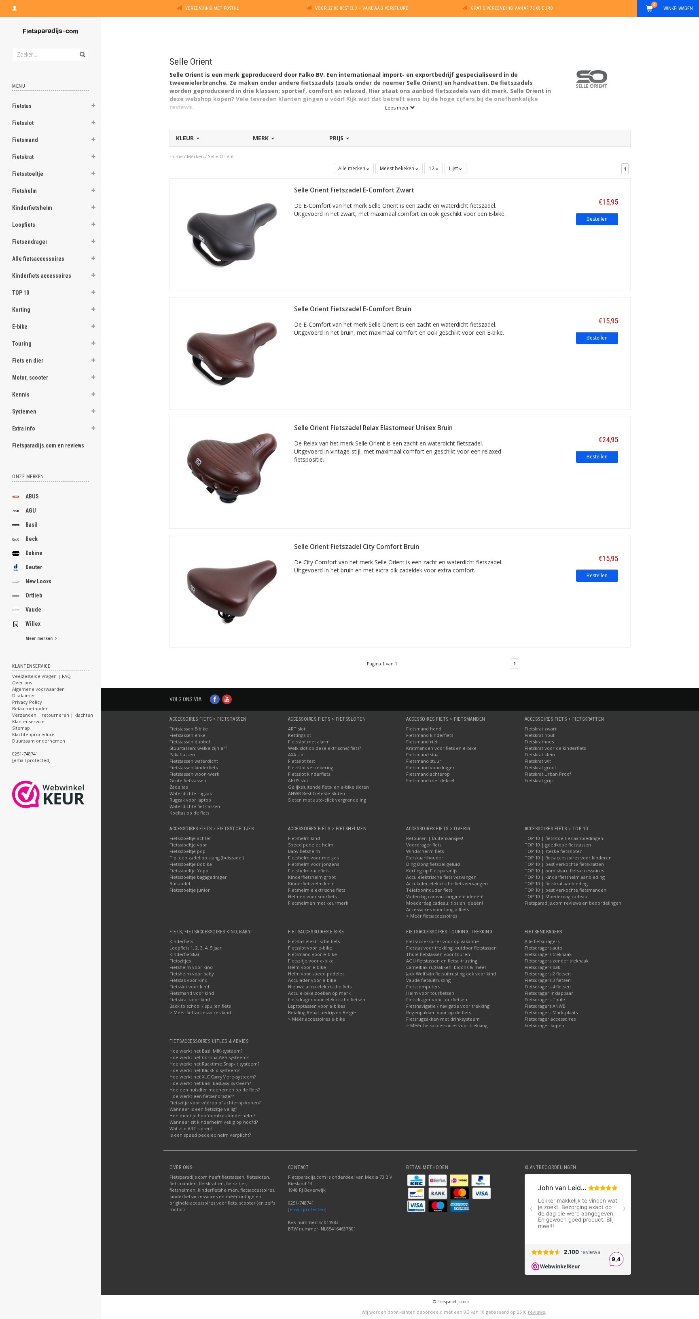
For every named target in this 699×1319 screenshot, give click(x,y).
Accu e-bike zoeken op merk (319, 993)
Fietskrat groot (540, 767)
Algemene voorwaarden (38, 689)
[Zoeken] (82, 50)
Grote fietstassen (187, 780)
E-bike (20, 326)
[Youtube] (227, 699)
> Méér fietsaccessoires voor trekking (446, 1025)
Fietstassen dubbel (189, 742)
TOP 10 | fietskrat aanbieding (556, 883)
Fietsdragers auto (543, 948)
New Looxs (38, 581)
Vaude (33, 609)
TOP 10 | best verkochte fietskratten (564, 864)
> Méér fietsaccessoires (431, 916)
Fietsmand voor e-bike (312, 954)
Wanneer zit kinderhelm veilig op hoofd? (213, 1122)
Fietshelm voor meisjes (313, 858)
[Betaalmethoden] (417, 1180)
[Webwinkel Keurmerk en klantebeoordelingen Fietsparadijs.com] (63, 794)
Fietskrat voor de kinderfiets (555, 748)
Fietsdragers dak (542, 967)
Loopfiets (23, 225)
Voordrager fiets (423, 845)
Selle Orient (221, 156)
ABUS (32, 496)
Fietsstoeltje (27, 174)
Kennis (21, 394)
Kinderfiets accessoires (41, 275)
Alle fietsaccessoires (38, 258)
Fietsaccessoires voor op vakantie (442, 941)
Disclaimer (23, 695)
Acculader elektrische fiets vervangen (447, 883)
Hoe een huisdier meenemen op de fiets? (214, 1090)
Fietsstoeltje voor (188, 845)
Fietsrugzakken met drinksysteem (443, 1019)
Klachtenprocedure (33, 734)
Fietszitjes (180, 961)
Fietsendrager (29, 241)
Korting (21, 309)
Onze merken (28, 476)
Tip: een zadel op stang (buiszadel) (206, 858)
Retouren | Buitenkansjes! (434, 838)
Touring (22, 343)
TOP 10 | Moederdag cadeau (556, 896)
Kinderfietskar (184, 954)
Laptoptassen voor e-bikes (316, 1006)
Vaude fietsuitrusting (428, 980)
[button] (93, 106)
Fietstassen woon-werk (194, 774)
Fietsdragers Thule (545, 999)
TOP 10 (20, 292)
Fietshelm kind (304, 838)
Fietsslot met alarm (309, 742)
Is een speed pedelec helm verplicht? (210, 1135)
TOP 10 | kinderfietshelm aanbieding (565, 877)
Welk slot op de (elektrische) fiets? (324, 748)
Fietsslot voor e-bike (310, 948)
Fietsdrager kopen (544, 1025)
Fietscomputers (423, 986)
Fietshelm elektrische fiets (316, 890)
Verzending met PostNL (212, 8)
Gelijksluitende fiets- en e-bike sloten (328, 787)
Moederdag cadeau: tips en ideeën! (444, 903)
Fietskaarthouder (424, 858)
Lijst (454, 168)
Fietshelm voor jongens (313, 864)
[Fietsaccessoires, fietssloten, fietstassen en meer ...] (50, 30)
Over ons (22, 683)
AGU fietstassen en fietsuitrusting (441, 961)
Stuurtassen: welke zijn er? (198, 748)
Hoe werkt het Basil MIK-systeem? (205, 1051)
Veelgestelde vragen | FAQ (41, 676)
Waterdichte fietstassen (194, 806)
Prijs (337, 138)
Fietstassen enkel (188, 735)
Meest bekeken (397, 168)
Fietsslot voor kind (189, 986)
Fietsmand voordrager (430, 767)
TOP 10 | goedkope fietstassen (558, 845)
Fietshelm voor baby (191, 974)
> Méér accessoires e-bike (316, 1019)
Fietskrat (23, 157)
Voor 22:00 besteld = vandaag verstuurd (362, 8)
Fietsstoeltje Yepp (188, 870)
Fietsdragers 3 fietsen (548, 980)
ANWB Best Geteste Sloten (316, 793)
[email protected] (307, 1209)
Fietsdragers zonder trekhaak (557, 961)
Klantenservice (28, 721)
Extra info (23, 428)
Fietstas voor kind (188, 980)
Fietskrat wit (538, 761)
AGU (30, 510)
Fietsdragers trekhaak (548, 954)
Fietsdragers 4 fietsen (548, 986)
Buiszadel (179, 883)
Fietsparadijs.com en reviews (48, 445)
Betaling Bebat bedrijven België (322, 1012)
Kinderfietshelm (32, 208)
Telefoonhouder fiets (429, 890)
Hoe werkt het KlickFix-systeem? (204, 1070)
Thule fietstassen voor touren (438, 954)
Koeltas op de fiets (189, 813)
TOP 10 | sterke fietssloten (553, 851)
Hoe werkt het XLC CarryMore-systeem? (212, 1077)
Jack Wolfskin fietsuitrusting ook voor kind (451, 974)
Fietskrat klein (540, 754)
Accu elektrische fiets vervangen (441, 877)
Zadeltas (178, 787)
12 (432, 168)
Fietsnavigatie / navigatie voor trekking (447, 1006)
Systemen (24, 411)
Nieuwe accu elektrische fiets (320, 986)
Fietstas (22, 106)
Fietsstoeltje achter (190, 838)
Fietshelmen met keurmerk (318, 903)
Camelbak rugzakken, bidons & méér (446, 967)
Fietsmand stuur (423, 761)
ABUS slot (298, 780)
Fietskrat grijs (539, 780)
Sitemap (21, 728)
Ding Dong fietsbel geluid (433, 864)
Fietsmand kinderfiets (429, 735)
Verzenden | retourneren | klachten (52, 715)
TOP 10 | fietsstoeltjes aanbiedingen (564, 838)
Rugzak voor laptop (190, 800)
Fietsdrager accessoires (550, 1019)
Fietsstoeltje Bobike (190, 864)
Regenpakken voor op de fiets (438, 1012)
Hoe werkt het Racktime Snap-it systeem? (214, 1064)
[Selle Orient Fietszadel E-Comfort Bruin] (232, 353)
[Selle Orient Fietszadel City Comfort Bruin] (232, 590)
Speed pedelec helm (310, 845)
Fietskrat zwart (541, 729)
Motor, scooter (30, 377)
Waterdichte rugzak (190, 793)
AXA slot (296, 754)
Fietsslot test (301, 761)
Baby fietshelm (304, 851)
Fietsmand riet (422, 742)
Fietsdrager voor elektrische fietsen (326, 999)
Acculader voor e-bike (312, 980)
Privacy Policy (27, 702)
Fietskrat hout (540, 735)
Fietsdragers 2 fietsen (548, 974)
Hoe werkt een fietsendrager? (201, 1096)
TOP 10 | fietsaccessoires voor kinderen (568, 858)
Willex (32, 623)
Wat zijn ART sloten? (190, 1128)
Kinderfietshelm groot (312, 877)
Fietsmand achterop (428, 774)
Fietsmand (25, 140)
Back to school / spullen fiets (200, 1006)
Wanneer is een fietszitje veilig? (203, 1109)
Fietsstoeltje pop (187, 851)
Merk (261, 138)
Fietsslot (23, 123)
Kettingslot (299, 735)
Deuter (33, 567)
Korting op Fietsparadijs (431, 870)
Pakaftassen (182, 754)
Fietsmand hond (423, 729)
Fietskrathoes (539, 742)
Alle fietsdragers (542, 941)
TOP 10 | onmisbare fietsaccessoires (564, 870)
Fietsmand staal (423, 754)
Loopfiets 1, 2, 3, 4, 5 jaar (195, 948)
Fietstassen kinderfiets (193, 767)
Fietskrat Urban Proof (548, 774)
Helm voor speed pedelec (316, 974)
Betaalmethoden (30, 708)
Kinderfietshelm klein (311, 883)
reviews (536, 1312)
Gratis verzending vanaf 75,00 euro (512, 8)
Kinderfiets (181, 941)
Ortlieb (33, 595)
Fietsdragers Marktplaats (551, 1012)
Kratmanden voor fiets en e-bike (441, 748)
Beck (31, 539)
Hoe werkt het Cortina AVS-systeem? (208, 1057)
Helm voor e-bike (307, 967)
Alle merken (352, 168)
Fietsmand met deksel (430, 780)
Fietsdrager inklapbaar (549, 993)
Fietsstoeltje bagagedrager (198, 877)
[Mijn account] (14, 7)
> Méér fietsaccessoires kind (200, 1012)
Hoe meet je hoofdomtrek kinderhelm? (212, 1115)
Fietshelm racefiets (308, 870)
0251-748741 (25, 754)
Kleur (185, 138)
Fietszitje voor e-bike (311, 961)
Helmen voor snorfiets (312, 896)
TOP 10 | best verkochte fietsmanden (565, 890)
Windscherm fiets (425, 851)
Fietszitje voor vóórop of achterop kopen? (215, 1103)
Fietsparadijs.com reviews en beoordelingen (573, 903)
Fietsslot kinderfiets (309, 774)
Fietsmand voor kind (191, 993)
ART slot (296, 729)
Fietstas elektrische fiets (314, 941)
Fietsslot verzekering (310, 767)
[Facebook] (215, 699)
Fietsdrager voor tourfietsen (436, 999)
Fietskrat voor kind (189, 999)
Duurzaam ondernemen (38, 741)
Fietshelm (24, 191)
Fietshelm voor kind (191, 967)
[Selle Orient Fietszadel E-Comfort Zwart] (232, 234)
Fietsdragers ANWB (545, 1006)
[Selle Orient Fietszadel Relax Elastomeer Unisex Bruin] (232, 471)
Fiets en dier (27, 360)
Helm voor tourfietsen (430, 993)
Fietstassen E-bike (188, 729)
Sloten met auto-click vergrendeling (327, 800)
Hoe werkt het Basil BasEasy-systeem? (210, 1083)
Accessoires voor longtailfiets (437, 909)
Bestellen (597, 218)
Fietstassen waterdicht (193, 761)
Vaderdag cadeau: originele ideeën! (444, 896)
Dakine (33, 553)
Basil (31, 524)
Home (176, 156)
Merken (195, 156)
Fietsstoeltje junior (189, 890)
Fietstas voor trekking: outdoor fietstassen (451, 948)
